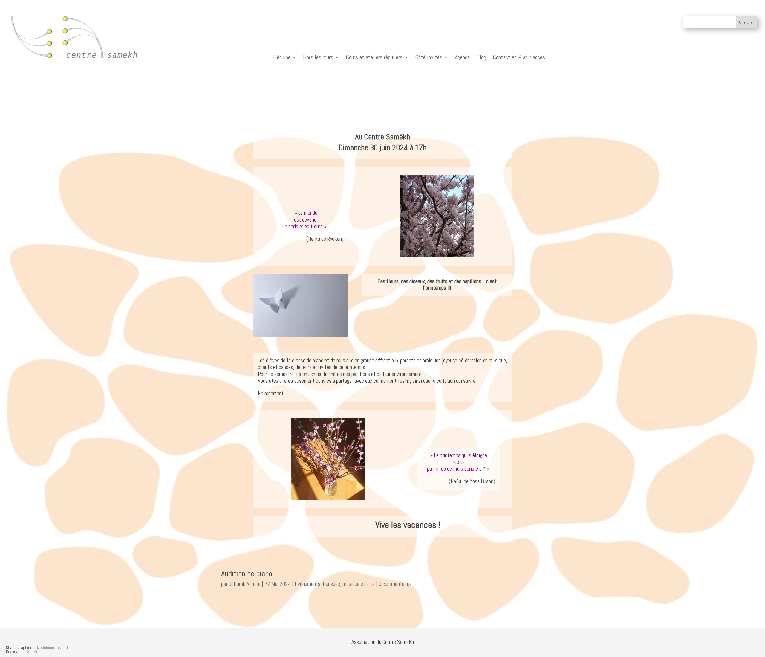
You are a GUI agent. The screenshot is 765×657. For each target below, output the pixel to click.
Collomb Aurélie (245, 584)
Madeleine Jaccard (52, 647)
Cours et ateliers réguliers (374, 57)
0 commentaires (395, 584)
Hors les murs (318, 57)
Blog (481, 57)
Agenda (462, 57)
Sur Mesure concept (43, 651)
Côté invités (428, 57)
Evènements (307, 584)
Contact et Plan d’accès (519, 57)
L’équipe (281, 57)
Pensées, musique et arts (349, 584)
